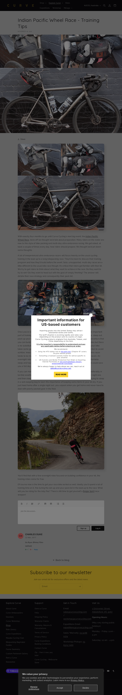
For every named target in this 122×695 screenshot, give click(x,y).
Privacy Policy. (77, 680)
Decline (85, 688)
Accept (60, 688)
